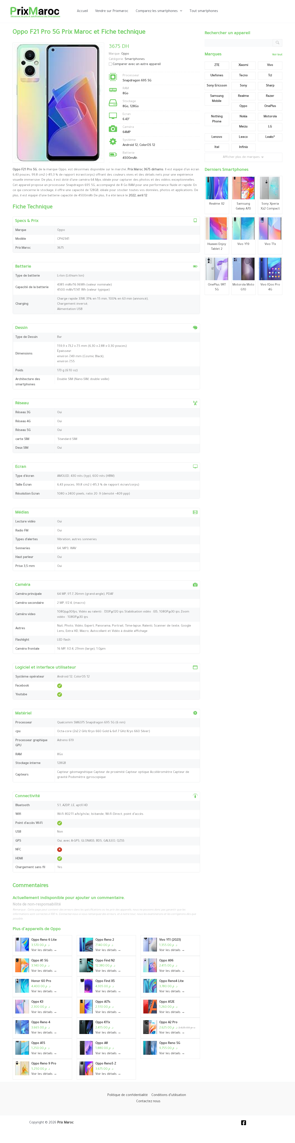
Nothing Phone (217, 119)
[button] (180, 11)
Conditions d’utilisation (168, 1095)
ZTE (216, 65)
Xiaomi (243, 65)
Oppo (55, 929)
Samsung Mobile (217, 98)
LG (270, 127)
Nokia (243, 116)
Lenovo (217, 137)
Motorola (270, 116)
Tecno (243, 75)
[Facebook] (243, 1122)
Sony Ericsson (217, 86)
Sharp (270, 86)
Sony (243, 86)
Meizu (243, 127)
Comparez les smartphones (157, 11)
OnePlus (270, 106)
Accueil (82, 11)
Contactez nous (148, 1102)
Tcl (270, 75)
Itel (217, 147)
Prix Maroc (65, 1123)
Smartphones (135, 59)
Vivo (270, 65)
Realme (243, 96)
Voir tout (277, 54)
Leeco (243, 137)
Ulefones (216, 75)
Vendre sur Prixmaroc (111, 11)
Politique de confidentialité (127, 1095)
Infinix (243, 147)
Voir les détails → (44, 950)
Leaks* (270, 137)
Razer (270, 96)
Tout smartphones (203, 11)
